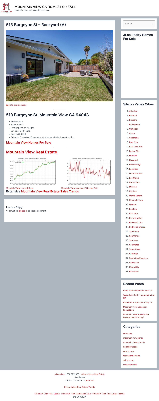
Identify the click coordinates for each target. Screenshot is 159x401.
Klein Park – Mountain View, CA (138, 302)
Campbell (133, 129)
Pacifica (133, 209)
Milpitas (133, 191)
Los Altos (133, 169)
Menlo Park (134, 182)
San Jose (133, 240)
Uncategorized (130, 364)
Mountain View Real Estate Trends (108, 393)
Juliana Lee (59, 374)
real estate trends (131, 355)
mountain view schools (134, 342)
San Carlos (134, 236)
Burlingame (134, 124)
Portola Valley (135, 218)
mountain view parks (133, 338)
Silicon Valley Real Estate (93, 374)
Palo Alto (133, 213)
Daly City (133, 142)
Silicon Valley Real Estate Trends (79, 387)
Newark (132, 204)
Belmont (133, 115)
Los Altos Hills (136, 173)
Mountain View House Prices (19, 188)
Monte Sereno (135, 195)
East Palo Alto (135, 146)
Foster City (134, 151)
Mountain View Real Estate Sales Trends (50, 191)
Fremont (133, 155)
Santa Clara (134, 249)
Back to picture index (16, 105)
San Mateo (134, 244)
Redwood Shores (137, 227)
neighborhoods (130, 347)
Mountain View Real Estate (31, 152)
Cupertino (134, 137)
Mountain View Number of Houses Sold (79, 188)
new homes (128, 351)
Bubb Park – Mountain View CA (138, 290)
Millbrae (133, 187)
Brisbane (133, 120)
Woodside (134, 271)
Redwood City (136, 222)
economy (127, 333)
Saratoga (133, 253)
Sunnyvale (134, 262)
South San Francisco (138, 258)
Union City (134, 267)
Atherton (133, 111)
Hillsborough (135, 164)
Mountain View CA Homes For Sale (45, 7)
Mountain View (136, 200)
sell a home (128, 360)
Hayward (133, 160)
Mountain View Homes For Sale (28, 142)
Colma (132, 133)
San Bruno (134, 231)
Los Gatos (134, 178)
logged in (23, 211)
